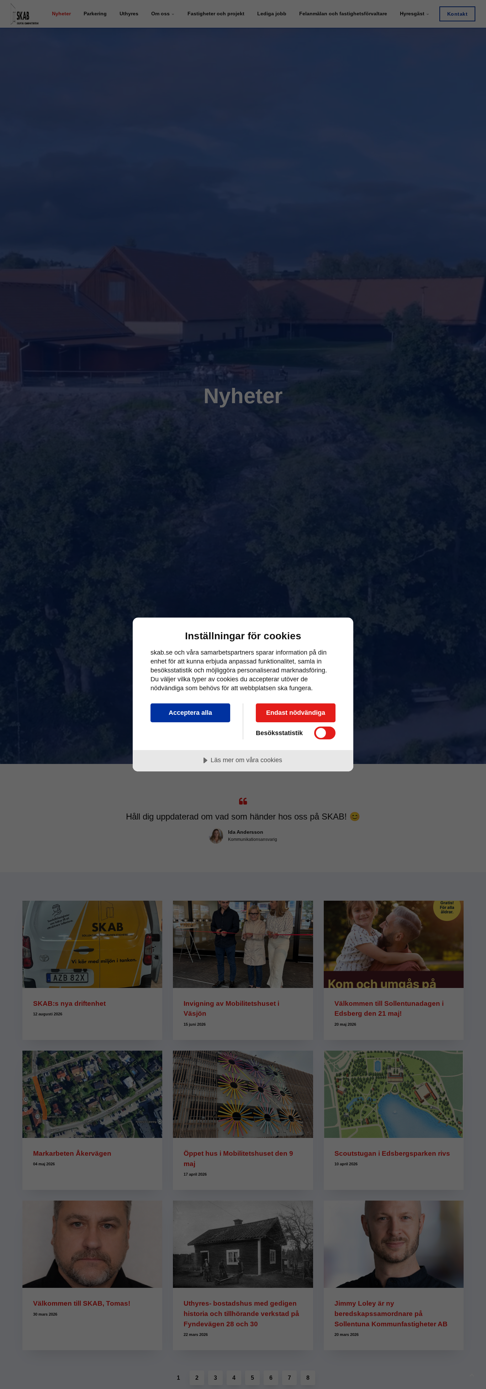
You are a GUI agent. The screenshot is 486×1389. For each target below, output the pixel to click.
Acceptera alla (190, 712)
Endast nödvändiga (295, 712)
